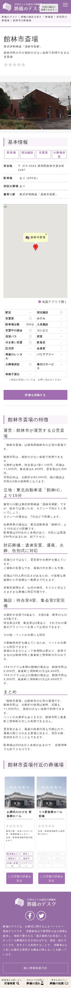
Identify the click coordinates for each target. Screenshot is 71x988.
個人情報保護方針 (35, 967)
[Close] (46, 234)
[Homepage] (22, 4)
